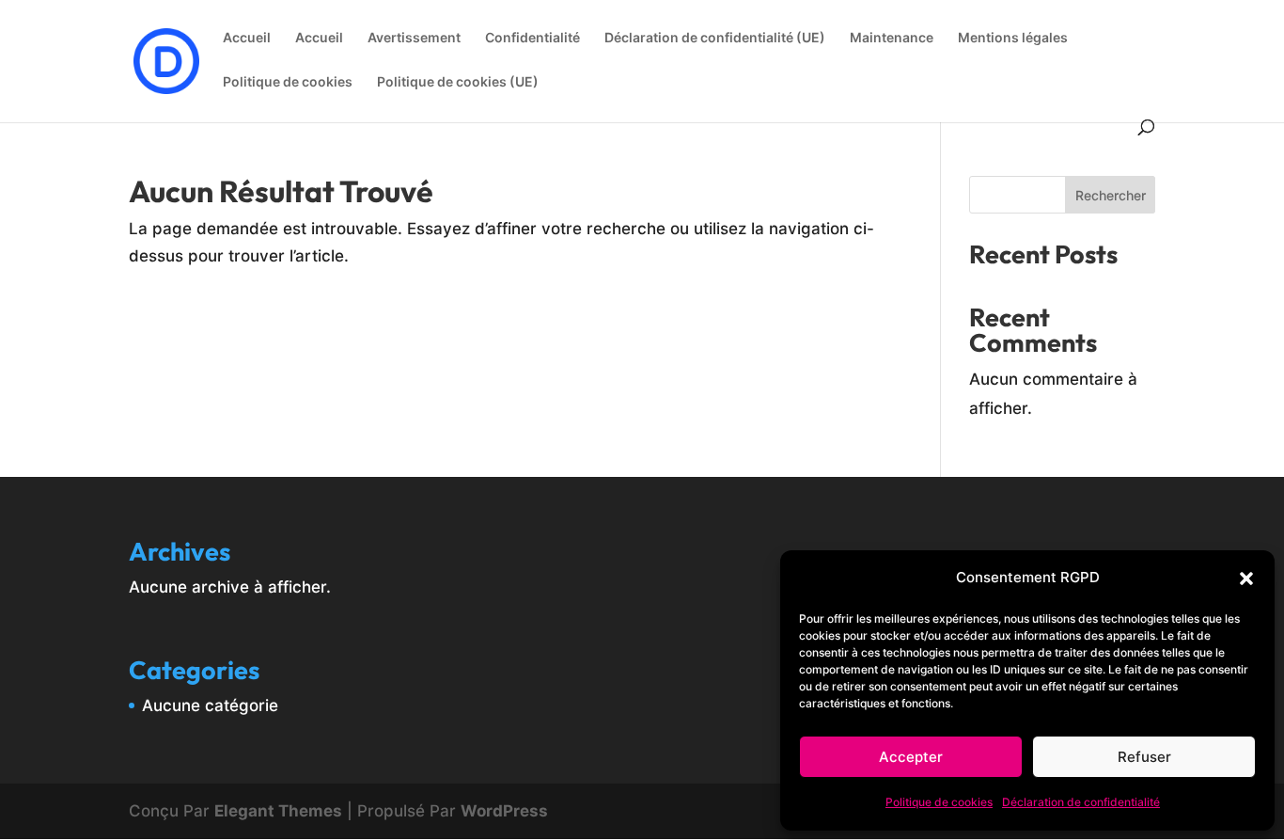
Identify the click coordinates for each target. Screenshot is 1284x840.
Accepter (911, 757)
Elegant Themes (278, 810)
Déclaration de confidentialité (1081, 802)
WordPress (504, 810)
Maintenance (891, 38)
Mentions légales (1013, 38)
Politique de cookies (939, 802)
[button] (1246, 578)
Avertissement (414, 38)
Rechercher (1110, 195)
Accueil (247, 38)
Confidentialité (532, 38)
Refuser (1144, 757)
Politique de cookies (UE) (458, 82)
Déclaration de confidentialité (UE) (714, 38)
